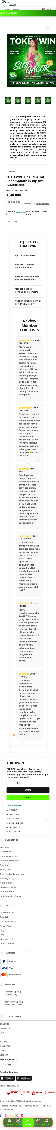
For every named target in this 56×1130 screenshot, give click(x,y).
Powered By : (10, 212)
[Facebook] (2, 1115)
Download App (7, 912)
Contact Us (5, 851)
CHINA (3, 1050)
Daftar (28, 1125)
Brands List (5, 917)
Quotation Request (9, 856)
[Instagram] (7, 1115)
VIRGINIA (4, 1055)
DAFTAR (28, 790)
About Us (4, 847)
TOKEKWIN (14, 116)
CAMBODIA (5, 1046)
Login (18, 1125)
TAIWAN (3, 1041)
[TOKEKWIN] (13, 5)
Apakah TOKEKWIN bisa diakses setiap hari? (27, 278)
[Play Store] (24, 1079)
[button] (47, 28)
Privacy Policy (31, 1106)
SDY (1, 1037)
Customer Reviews (9, 921)
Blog (2, 930)
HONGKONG (5, 1028)
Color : (12, 221)
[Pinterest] (23, 1115)
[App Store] (8, 1079)
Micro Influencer (7, 883)
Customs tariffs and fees (12, 874)
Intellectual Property (10, 860)
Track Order (6, 869)
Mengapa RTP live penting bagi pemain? (26, 290)
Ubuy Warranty (7, 891)
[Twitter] (17, 1115)
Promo (10, 1125)
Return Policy (6, 926)
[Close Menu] (3, 5)
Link (38, 1125)
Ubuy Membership (8, 887)
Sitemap (4, 865)
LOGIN (28, 797)
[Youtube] (12, 1115)
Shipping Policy (7, 878)
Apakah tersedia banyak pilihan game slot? (28, 302)
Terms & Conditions (11, 1106)
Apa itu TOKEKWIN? (25, 255)
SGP (2, 1033)
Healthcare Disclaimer (10, 896)
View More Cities (8, 1059)
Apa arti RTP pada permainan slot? (24, 266)
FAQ (2, 935)
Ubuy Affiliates (7, 943)
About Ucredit (6, 939)
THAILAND (4, 1024)
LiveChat (46, 1125)
